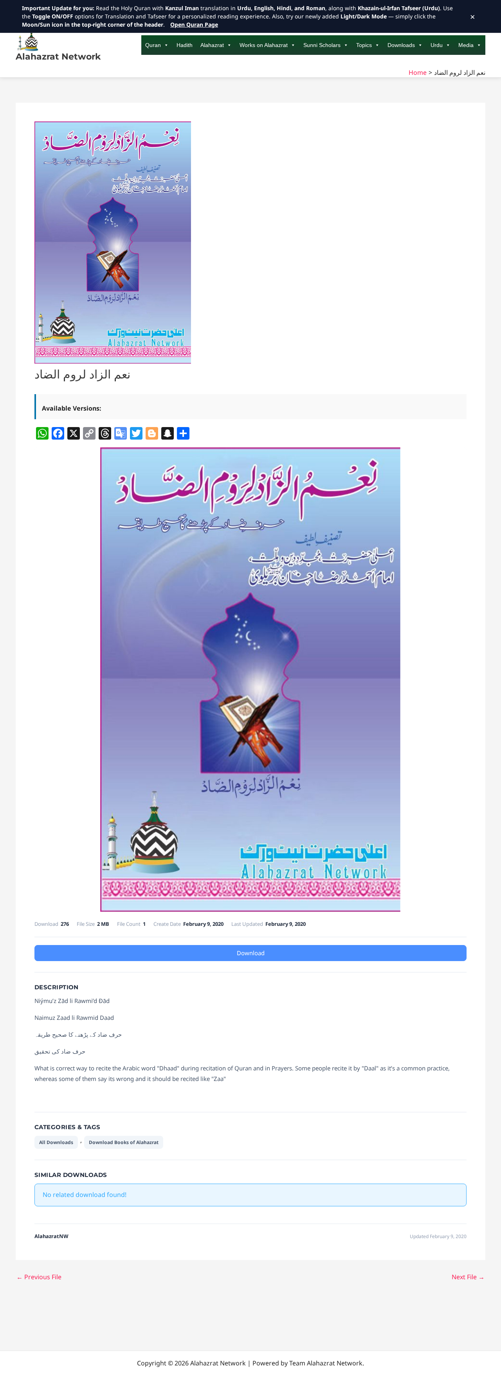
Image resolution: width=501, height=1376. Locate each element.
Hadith (185, 45)
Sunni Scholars (322, 45)
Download (251, 953)
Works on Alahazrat (264, 45)
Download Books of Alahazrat (124, 1142)
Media (466, 45)
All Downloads (56, 1142)
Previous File (38, 1277)
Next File (468, 1277)
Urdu (437, 45)
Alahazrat (212, 45)
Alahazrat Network (58, 56)
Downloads (401, 45)
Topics (364, 45)
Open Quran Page (194, 24)
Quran (153, 45)
